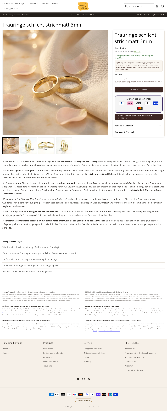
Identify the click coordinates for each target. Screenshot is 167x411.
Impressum (130, 349)
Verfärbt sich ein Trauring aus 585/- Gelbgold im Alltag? (29, 259)
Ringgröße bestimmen (94, 349)
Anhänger (47, 357)
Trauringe (47, 366)
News (86, 357)
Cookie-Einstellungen (134, 370)
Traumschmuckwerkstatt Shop (82, 407)
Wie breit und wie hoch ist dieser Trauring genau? (27, 271)
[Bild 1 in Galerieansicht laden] (10, 145)
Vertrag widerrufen (83, 400)
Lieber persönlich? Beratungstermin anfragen (135, 116)
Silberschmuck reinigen (94, 353)
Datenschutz (130, 361)
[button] (7, 3)
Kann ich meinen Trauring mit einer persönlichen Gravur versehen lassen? (39, 253)
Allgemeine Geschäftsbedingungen (140, 353)
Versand (137, 51)
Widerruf (129, 366)
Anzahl (118, 74)
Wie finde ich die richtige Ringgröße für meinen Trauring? (30, 247)
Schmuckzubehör (50, 361)
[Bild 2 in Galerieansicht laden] (28, 145)
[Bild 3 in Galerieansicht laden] (46, 145)
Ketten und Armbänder (53, 353)
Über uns (6, 349)
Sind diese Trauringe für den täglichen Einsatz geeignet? (30, 265)
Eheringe (5, 313)
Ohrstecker (48, 349)
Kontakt (5, 353)
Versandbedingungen (134, 357)
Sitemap (87, 361)
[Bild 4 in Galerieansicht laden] (64, 145)
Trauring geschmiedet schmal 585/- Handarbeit (106, 331)
